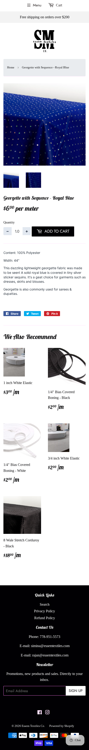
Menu (37, 5)
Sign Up (76, 690)
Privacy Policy (44, 611)
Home (10, 67)
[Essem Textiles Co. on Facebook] (39, 713)
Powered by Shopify (61, 726)
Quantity (9, 222)
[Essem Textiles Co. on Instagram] (47, 713)
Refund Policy (44, 618)
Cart (58, 5)
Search (45, 604)
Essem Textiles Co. (33, 726)
